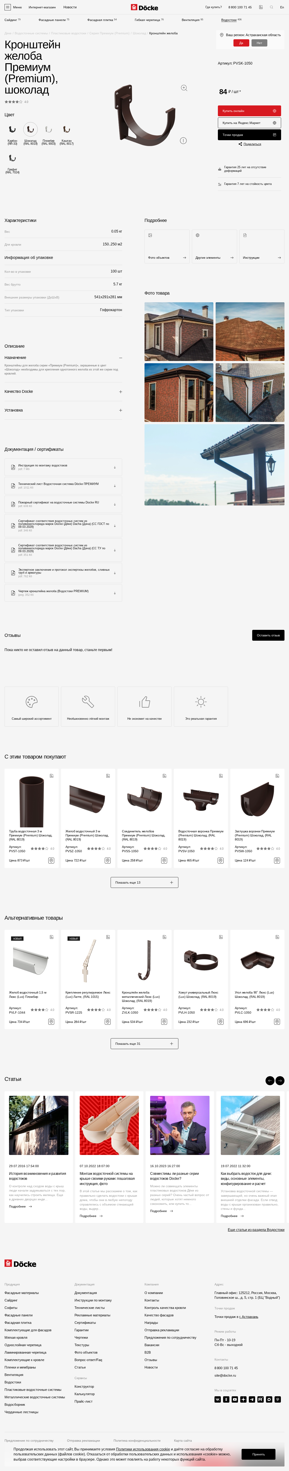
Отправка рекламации (161, 1330)
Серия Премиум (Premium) (109, 33)
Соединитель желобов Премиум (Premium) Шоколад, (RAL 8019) (143, 835)
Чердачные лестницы (21, 1412)
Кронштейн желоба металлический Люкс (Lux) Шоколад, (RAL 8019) (141, 996)
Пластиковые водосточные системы (33, 1390)
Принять (258, 1454)
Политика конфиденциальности (137, 1440)
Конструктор (84, 1386)
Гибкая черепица (147, 20)
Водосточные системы (31, 33)
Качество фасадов (159, 1315)
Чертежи (81, 1337)
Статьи (80, 1367)
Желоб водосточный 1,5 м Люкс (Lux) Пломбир (28, 994)
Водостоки (229, 20)
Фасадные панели (52, 20)
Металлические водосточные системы (35, 1397)
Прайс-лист (84, 1401)
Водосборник (15, 1404)
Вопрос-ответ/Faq (88, 1360)
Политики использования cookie (143, 1449)
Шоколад (139, 33)
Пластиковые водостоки (68, 33)
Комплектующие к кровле (24, 1360)
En (282, 7)
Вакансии (151, 1345)
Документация (86, 1293)
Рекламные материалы (92, 1315)
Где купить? (213, 7)
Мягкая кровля (16, 1337)
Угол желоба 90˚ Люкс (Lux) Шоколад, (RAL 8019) (254, 994)
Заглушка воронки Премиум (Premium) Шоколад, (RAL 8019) (255, 835)
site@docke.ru (225, 1375)
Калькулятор (85, 1394)
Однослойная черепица (23, 1345)
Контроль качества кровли (165, 1308)
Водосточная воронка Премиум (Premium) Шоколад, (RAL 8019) (200, 835)
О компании (153, 1293)
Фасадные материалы (22, 1293)
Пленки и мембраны (20, 1367)
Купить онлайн (233, 111)
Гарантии (82, 1330)
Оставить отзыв (268, 635)
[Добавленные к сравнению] (261, 7)
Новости (151, 1367)
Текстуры (82, 1345)
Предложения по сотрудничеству (170, 1337)
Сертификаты (85, 1322)
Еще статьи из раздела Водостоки (256, 1230)
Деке (8, 33)
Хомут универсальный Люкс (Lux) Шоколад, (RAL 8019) (198, 994)
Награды (151, 1322)
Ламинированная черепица (25, 1352)
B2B (147, 1352)
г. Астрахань (248, 1317)
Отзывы (150, 1360)
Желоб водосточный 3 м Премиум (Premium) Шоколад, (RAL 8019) (87, 835)
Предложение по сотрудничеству (29, 1440)
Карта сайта (183, 1440)
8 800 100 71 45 (226, 1368)
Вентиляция (191, 20)
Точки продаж (233, 135)
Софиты (11, 1308)
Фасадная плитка (100, 20)
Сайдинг (11, 20)
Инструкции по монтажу (93, 1300)
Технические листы (90, 1308)
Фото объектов (86, 1352)
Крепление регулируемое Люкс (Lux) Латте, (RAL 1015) (87, 994)
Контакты (151, 1300)
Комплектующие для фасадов (28, 1330)
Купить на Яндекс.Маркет (241, 123)
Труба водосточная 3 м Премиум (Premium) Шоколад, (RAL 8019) (30, 835)
